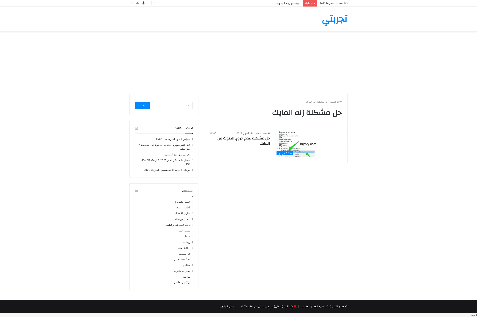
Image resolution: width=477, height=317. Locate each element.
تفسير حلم (184, 230)
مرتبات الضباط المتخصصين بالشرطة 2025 (167, 169)
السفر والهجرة (182, 201)
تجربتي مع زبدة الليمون (289, 3)
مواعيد (186, 276)
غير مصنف (184, 253)
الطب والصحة (182, 207)
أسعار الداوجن (227, 306)
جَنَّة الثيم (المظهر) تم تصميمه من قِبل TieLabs (268, 306)
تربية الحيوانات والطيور (178, 224)
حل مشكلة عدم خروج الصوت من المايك (243, 141)
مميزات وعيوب (182, 270)
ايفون (474, 314)
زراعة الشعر (183, 247)
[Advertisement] (238, 62)
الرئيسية (334, 101)
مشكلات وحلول (181, 259)
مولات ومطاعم (182, 282)
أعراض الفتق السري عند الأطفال (172, 139)
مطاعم (186, 265)
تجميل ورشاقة (182, 219)
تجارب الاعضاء (182, 213)
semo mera (261, 133)
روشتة (186, 242)
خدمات (186, 236)
